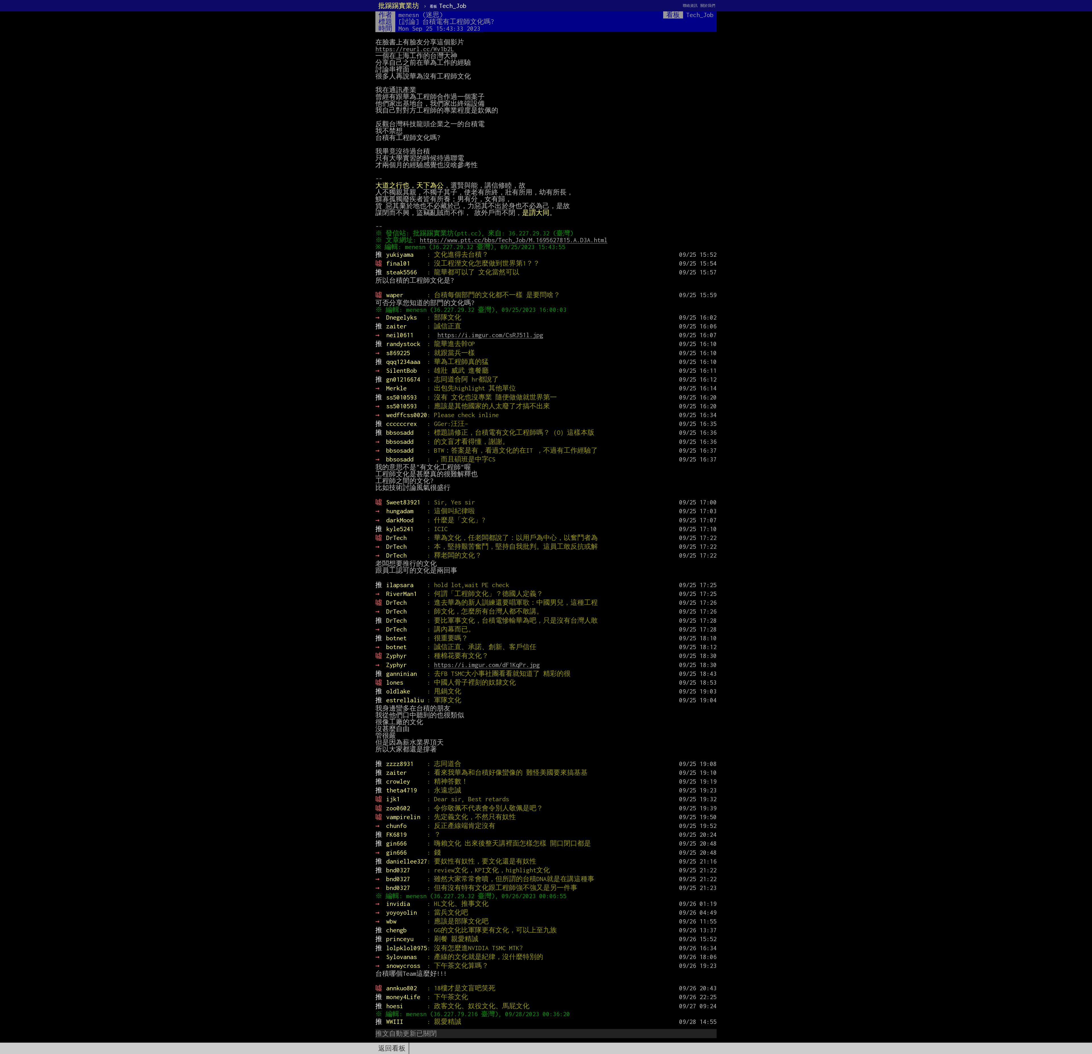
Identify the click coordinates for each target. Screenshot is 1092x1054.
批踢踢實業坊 (398, 5)
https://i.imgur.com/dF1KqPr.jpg (487, 664)
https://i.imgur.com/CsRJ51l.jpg (490, 335)
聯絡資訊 (690, 5)
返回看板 (392, 1048)
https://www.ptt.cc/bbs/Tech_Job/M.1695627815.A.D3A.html (513, 240)
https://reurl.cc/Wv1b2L (414, 49)
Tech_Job (448, 5)
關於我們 (707, 5)
